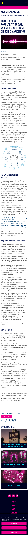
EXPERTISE (14, 505)
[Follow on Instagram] (13, 496)
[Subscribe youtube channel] (17, 496)
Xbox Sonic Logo (13, 186)
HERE (16, 197)
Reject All (14, 528)
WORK (14, 509)
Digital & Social (12, 413)
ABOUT (14, 502)
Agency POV (4, 413)
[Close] (26, 515)
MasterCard (12, 340)
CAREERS (14, 513)
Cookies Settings (14, 523)
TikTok (10, 202)
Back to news (6, 417)
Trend (19, 413)
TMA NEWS (3, 15)
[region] (14, 524)
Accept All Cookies (14, 532)
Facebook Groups (10, 277)
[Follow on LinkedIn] (9, 496)
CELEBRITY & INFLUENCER (19, 15)
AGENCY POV (10, 15)
